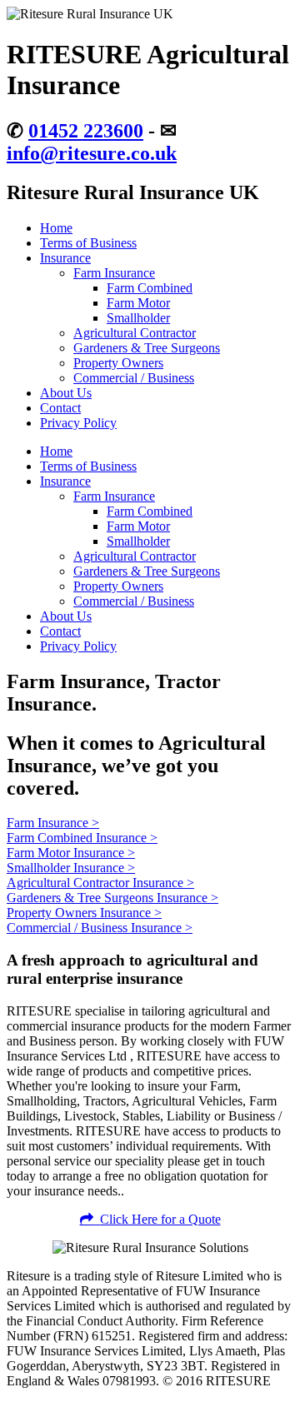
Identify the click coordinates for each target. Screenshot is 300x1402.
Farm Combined (149, 288)
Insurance (65, 258)
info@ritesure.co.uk (92, 153)
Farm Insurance (114, 273)
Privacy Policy (78, 423)
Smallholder (138, 318)
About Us (66, 393)
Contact (60, 408)
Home (56, 228)
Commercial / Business (133, 378)
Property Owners (118, 363)
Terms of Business (88, 243)
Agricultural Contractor (134, 333)
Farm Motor (138, 303)
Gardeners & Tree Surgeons (146, 348)
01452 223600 (85, 131)
